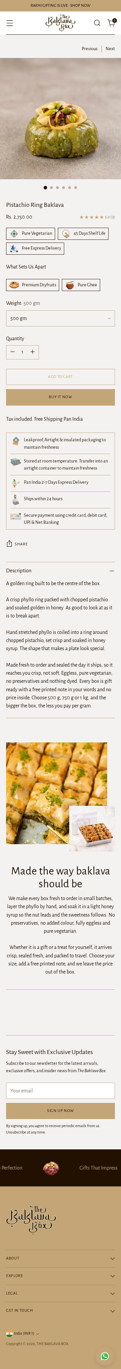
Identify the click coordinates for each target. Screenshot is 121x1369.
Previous (89, 48)
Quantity (15, 338)
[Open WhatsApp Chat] (104, 1356)
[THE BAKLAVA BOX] (60, 23)
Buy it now (60, 397)
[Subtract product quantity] (12, 352)
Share (21, 544)
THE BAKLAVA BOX (52, 1344)
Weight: (23, 303)
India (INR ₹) (24, 1333)
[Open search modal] (97, 23)
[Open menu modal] (9, 23)
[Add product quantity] (33, 352)
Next (110, 48)
